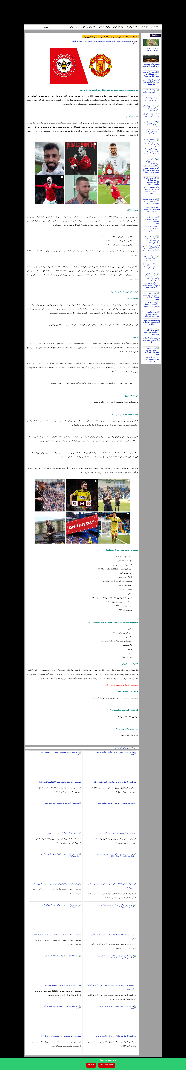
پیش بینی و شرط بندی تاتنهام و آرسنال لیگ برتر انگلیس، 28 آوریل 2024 (57, 884)
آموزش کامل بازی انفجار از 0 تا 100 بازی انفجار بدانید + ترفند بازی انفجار (151, 248)
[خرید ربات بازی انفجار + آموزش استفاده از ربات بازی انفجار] (151, 350)
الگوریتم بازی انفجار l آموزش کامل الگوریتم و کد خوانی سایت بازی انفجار (151, 190)
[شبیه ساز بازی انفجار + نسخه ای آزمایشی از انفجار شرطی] (151, 219)
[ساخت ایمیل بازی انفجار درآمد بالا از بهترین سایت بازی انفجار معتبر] (151, 276)
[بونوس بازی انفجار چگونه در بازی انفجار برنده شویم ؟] (151, 331)
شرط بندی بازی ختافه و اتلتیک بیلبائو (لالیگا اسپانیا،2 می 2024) (60, 782)
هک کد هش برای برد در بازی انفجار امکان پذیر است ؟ (151, 132)
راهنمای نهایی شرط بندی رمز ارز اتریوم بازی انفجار (151, 65)
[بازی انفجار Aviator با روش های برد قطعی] (151, 91)
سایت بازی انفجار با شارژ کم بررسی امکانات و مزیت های (151, 266)
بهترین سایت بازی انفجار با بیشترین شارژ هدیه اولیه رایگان (151, 322)
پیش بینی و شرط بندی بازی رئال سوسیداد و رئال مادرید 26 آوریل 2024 (57, 934)
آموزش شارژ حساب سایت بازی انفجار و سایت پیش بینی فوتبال (151, 209)
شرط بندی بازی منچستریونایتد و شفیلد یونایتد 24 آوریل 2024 (61, 1036)
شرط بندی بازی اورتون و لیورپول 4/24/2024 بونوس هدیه (62, 985)
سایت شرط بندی (132, 27)
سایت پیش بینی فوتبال (88, 27)
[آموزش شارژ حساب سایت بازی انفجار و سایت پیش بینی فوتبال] (151, 201)
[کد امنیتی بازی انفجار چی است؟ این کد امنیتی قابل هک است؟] (151, 73)
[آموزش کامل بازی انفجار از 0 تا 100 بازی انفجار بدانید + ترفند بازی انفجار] (151, 239)
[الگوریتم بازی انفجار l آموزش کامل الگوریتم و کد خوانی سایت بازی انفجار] (151, 180)
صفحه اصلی (155, 27)
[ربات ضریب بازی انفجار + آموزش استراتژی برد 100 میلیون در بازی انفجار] (151, 161)
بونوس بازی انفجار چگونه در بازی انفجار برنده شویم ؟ (151, 340)
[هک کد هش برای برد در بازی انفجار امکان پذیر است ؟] (151, 123)
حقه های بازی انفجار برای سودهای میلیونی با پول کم (151, 115)
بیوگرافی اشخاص (105, 27)
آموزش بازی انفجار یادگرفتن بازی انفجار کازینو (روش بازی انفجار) (151, 304)
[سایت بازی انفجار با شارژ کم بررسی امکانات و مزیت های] (151, 257)
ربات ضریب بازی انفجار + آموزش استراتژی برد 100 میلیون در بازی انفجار (151, 170)
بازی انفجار (144, 27)
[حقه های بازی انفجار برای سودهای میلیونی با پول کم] (151, 107)
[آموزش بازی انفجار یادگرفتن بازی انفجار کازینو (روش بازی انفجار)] (151, 295)
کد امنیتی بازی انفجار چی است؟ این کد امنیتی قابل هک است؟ (151, 82)
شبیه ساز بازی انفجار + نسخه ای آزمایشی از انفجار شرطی (151, 229)
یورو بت (91, 1064)
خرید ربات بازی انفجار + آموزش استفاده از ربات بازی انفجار (151, 359)
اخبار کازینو (74, 27)
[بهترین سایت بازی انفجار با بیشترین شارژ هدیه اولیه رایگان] (151, 314)
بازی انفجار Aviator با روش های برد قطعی (151, 99)
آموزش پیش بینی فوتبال (123, 748)
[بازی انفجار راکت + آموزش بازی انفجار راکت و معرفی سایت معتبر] (151, 142)
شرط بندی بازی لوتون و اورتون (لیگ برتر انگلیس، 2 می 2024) (115, 782)
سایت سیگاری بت (106, 1064)
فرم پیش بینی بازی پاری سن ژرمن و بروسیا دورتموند (118, 833)
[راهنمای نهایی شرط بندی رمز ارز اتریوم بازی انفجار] (151, 58)
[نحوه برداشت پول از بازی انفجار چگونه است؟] (151, 42)
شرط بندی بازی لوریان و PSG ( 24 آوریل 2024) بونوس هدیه (116, 1036)
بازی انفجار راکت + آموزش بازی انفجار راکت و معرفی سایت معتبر (151, 151)
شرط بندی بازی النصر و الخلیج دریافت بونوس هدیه (64, 833)
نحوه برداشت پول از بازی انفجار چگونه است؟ (151, 49)
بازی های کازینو (119, 27)
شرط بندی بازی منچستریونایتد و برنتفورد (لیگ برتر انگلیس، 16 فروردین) (110, 37)
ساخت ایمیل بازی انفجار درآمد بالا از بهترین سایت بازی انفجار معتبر (151, 285)
